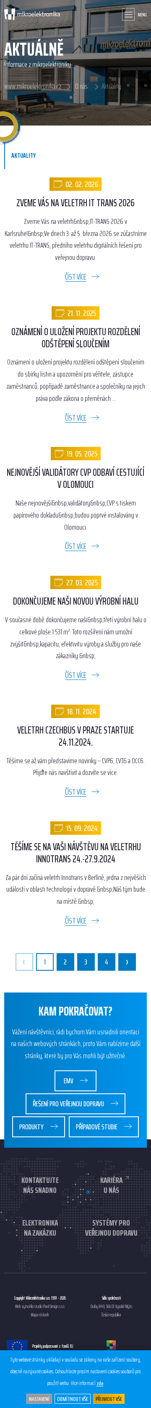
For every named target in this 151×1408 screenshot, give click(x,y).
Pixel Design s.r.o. (54, 1307)
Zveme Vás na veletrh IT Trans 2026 (75, 203)
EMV (69, 1081)
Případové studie (97, 1127)
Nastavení (39, 1398)
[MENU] (128, 14)
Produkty (32, 1127)
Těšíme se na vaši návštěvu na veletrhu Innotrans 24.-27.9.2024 (75, 853)
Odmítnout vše (72, 1398)
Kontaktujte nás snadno (40, 1185)
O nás (81, 86)
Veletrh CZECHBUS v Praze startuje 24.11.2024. (75, 736)
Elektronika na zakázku (40, 1228)
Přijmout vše (109, 1398)
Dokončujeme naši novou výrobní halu (75, 601)
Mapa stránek (40, 1315)
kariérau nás (111, 1185)
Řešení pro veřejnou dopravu (69, 1104)
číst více (75, 277)
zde (99, 1383)
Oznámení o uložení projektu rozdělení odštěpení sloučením (75, 338)
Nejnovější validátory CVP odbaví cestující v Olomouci (75, 479)
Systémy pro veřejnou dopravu (111, 1228)
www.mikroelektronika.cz (32, 86)
